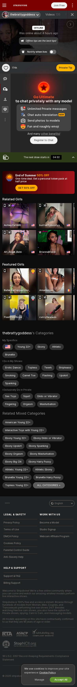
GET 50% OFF (26, 188)
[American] (7, 347)
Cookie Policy (47, 672)
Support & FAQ (12, 576)
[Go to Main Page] (23, 5)
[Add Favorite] (6, 68)
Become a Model (49, 522)
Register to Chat (43, 140)
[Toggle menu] (4, 5)
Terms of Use (11, 529)
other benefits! (50, 133)
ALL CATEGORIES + (49, 485)
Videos (52, 14)
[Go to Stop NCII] (25, 644)
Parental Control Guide (16, 550)
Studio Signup (48, 529)
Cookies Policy (12, 543)
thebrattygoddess (17, 333)
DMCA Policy (11, 536)
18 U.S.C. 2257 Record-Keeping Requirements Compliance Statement (35, 658)
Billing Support (12, 583)
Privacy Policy (12, 522)
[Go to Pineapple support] (6, 644)
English (59, 503)
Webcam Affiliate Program (54, 536)
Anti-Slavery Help (13, 557)
